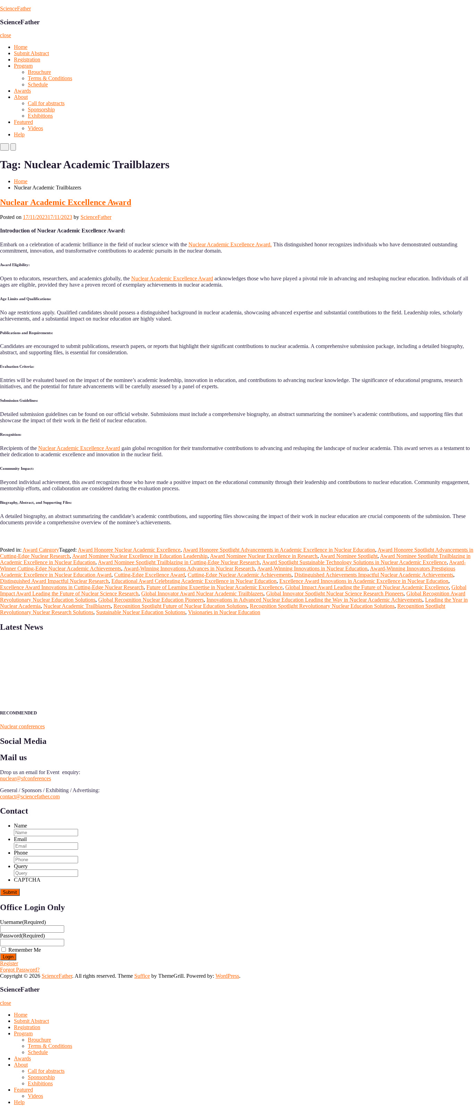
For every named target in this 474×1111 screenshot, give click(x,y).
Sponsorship (41, 109)
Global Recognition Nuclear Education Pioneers (151, 600)
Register (9, 963)
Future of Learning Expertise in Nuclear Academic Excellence (214, 587)
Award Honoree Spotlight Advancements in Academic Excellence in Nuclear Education (279, 550)
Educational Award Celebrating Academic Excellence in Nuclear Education (194, 581)
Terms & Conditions (50, 78)
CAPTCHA (27, 880)
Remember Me (24, 950)
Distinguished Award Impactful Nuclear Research (54, 581)
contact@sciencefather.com (30, 796)
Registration (27, 59)
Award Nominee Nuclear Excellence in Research (264, 556)
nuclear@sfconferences (25, 778)
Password (22, 936)
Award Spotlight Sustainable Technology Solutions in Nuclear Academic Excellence (354, 562)
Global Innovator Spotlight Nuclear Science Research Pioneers (335, 593)
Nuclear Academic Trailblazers (77, 606)
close (5, 35)
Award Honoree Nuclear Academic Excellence (129, 550)
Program (23, 66)
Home (20, 47)
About (21, 97)
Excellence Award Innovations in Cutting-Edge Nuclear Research (72, 587)
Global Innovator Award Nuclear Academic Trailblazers (202, 593)
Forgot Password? (20, 970)
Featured (23, 122)
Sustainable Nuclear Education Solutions (140, 612)
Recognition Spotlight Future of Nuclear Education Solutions (180, 606)
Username (23, 922)
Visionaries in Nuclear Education (224, 612)
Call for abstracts (46, 103)
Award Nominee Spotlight (349, 556)
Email (20, 839)
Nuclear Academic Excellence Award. (230, 244)
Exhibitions (40, 116)
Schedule (38, 84)
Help (19, 134)
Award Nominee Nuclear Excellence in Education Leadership (140, 556)
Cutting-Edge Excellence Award (149, 575)
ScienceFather (15, 8)
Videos (35, 128)
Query (21, 866)
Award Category (41, 550)
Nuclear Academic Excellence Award (65, 202)
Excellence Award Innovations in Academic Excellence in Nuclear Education (363, 581)
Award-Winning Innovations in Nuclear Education (312, 568)
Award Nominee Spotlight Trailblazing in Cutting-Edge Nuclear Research (179, 562)
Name (20, 826)
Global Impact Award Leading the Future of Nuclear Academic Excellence (367, 587)
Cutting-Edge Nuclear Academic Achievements (239, 575)
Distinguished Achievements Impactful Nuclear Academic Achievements (373, 575)
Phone (21, 853)
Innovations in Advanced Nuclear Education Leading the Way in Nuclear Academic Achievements (314, 600)
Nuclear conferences (22, 726)
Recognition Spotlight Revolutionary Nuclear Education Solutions (322, 606)
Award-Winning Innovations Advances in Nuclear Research (189, 568)
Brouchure (39, 72)
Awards (22, 91)
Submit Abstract (31, 53)
